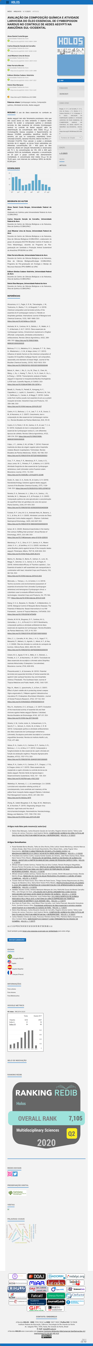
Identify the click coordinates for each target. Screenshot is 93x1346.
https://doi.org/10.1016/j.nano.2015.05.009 (23, 817)
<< (8, 926)
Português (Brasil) (18, 958)
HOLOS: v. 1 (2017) (28, 921)
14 (34, 926)
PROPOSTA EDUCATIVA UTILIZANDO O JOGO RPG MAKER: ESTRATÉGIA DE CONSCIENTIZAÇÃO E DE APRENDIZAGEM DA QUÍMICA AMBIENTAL (48, 885)
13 (32, 926)
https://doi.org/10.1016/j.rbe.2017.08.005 (22, 718)
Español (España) (17, 969)
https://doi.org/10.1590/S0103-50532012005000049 (27, 365)
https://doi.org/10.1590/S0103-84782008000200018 (27, 650)
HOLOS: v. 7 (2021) (59, 908)
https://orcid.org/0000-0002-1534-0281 (23, 90)
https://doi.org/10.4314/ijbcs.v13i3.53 (21, 321)
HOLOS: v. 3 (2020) (75, 853)
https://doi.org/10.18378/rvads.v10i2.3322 (23, 778)
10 (25, 926)
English (13, 963)
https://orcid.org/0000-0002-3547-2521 (23, 80)
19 (45, 926)
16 (38, 926)
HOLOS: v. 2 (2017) (58, 901)
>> (51, 926)
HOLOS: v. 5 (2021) (68, 835)
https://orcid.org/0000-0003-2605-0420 (23, 61)
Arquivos (17, 11)
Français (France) (17, 974)
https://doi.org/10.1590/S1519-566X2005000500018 (27, 524)
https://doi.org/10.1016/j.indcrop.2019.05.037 (24, 406)
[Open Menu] (7, 2)
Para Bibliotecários (13, 996)
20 (47, 926)
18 (43, 926)
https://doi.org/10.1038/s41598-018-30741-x (24, 384)
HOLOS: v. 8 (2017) (30, 878)
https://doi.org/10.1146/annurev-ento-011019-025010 (27, 537)
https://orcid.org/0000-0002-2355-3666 (23, 71)
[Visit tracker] (8, 1209)
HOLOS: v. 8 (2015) (29, 887)
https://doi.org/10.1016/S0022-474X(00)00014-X (25, 702)
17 (41, 926)
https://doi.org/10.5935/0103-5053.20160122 (33, 488)
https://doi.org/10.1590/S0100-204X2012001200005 (27, 759)
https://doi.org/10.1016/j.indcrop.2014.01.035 (28, 598)
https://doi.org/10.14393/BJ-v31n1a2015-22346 (25, 475)
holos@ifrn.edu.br (49, 1329)
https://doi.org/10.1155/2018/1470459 (21, 614)
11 (27, 926)
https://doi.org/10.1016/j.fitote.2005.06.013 (23, 554)
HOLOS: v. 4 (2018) (37, 871)
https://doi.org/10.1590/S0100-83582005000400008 (27, 507)
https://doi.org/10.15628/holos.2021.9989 (23, 97)
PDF (62, 80)
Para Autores (11, 992)
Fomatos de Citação (68, 138)
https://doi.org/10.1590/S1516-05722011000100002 (27, 633)
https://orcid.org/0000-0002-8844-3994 (23, 41)
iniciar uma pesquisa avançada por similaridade (40, 931)
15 (36, 926)
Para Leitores (11, 989)
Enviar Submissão (16, 940)
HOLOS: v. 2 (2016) (69, 894)
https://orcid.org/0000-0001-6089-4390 (23, 51)
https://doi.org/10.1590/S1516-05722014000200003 (27, 455)
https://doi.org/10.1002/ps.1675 (19, 798)
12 (29, 926)
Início (9, 11)
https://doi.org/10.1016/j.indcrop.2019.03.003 (24, 576)
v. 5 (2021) (27, 11)
